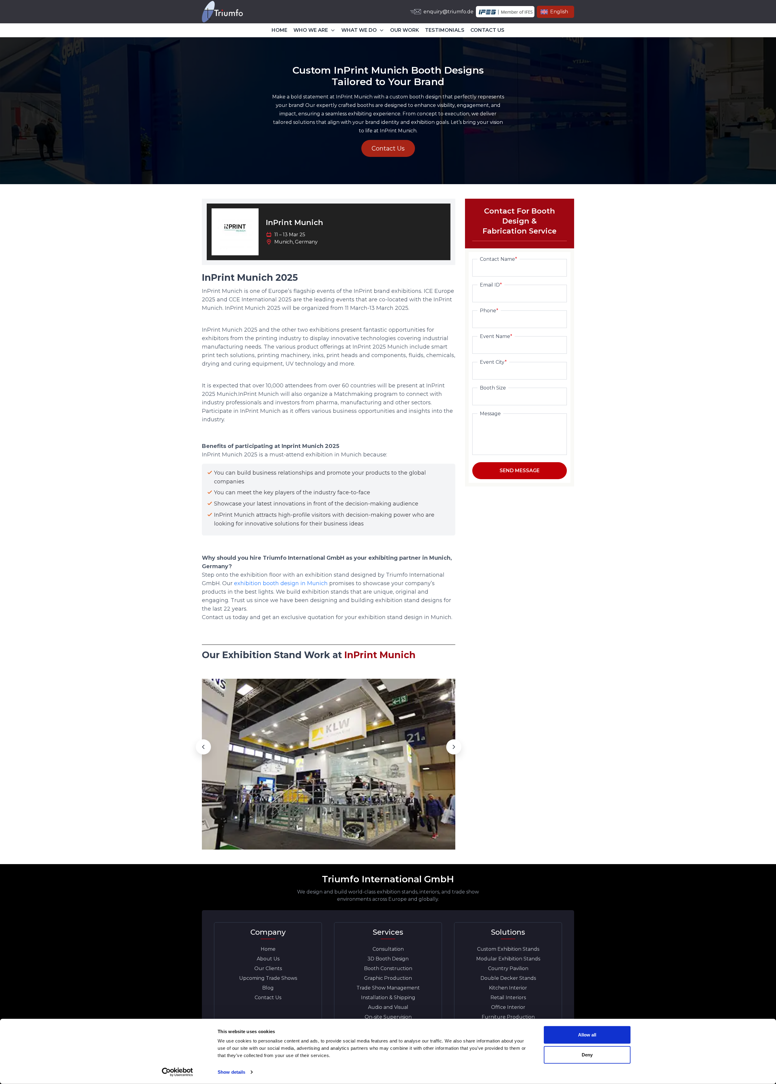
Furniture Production (508, 1017)
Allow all (587, 1034)
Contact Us (388, 148)
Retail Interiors (508, 997)
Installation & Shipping (388, 997)
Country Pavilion (508, 968)
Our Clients (268, 968)
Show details (231, 1072)
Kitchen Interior (508, 988)
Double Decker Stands (508, 978)
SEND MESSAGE (520, 470)
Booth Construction (388, 968)
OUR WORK (404, 30)
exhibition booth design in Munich (281, 583)
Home (268, 949)
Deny (587, 1054)
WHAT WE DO (359, 30)
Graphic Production (388, 978)
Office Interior (508, 1007)
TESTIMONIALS (444, 30)
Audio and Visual (388, 1007)
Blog (268, 988)
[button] (203, 746)
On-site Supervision (388, 1017)
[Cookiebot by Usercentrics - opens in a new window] (177, 1072)
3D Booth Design (388, 959)
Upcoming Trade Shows (268, 978)
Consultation (388, 949)
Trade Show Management (388, 988)
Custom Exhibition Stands (508, 949)
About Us (268, 959)
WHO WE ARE (310, 30)
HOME (279, 30)
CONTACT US (487, 30)
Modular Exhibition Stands (508, 959)
